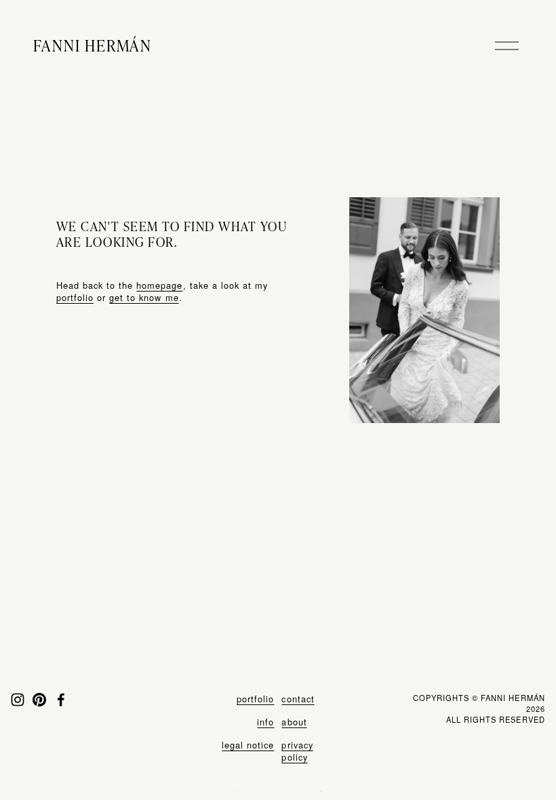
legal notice (248, 745)
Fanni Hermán (92, 45)
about (293, 722)
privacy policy (297, 751)
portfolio (75, 297)
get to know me (143, 297)
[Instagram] (17, 699)
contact (297, 699)
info (265, 722)
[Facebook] (61, 699)
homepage (159, 285)
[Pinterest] (39, 699)
